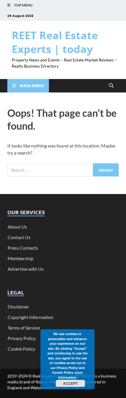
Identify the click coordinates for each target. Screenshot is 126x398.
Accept (70, 383)
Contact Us (19, 237)
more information (70, 375)
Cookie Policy (21, 348)
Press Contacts (23, 248)
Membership (20, 258)
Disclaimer (18, 306)
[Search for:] (63, 169)
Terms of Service (24, 327)
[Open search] (111, 85)
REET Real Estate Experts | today (55, 42)
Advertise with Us (26, 269)
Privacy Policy (22, 338)
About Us (17, 226)
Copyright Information (30, 317)
